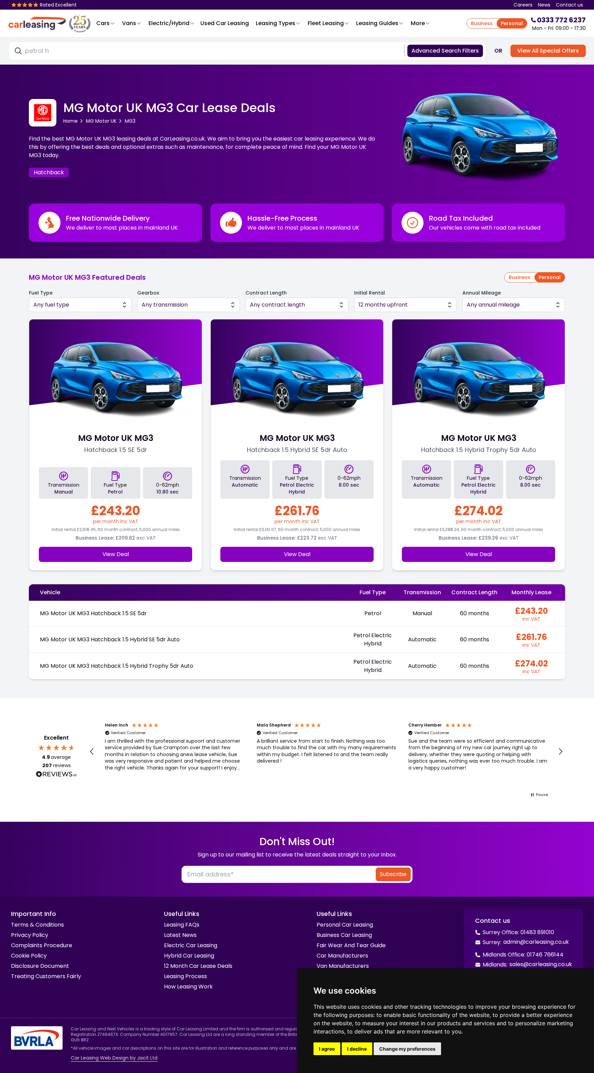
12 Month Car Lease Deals (198, 966)
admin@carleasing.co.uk (536, 942)
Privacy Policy (29, 935)
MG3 (130, 121)
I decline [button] (357, 1049)
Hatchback (49, 172)
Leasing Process (185, 976)
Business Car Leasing (344, 935)
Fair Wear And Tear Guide (351, 945)
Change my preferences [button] (407, 1049)
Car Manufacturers (342, 956)
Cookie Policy (29, 956)
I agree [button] (327, 1049)
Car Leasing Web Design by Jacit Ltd (114, 1057)
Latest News (180, 935)
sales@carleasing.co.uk (540, 964)
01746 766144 (545, 955)
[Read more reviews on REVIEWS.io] (56, 775)
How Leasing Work (188, 987)
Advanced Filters (445, 51)
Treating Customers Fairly (46, 976)
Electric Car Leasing (190, 945)
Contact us (569, 4)
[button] (92, 751)
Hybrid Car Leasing (189, 956)
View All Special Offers (548, 51)
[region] (326, 751)
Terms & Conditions (37, 925)
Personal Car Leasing (345, 925)
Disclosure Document (40, 966)
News (544, 4)
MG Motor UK (101, 121)
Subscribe (393, 874)
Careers (523, 4)
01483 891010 (537, 932)
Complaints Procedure (41, 945)
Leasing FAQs (181, 925)
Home (70, 121)
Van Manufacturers (343, 966)
